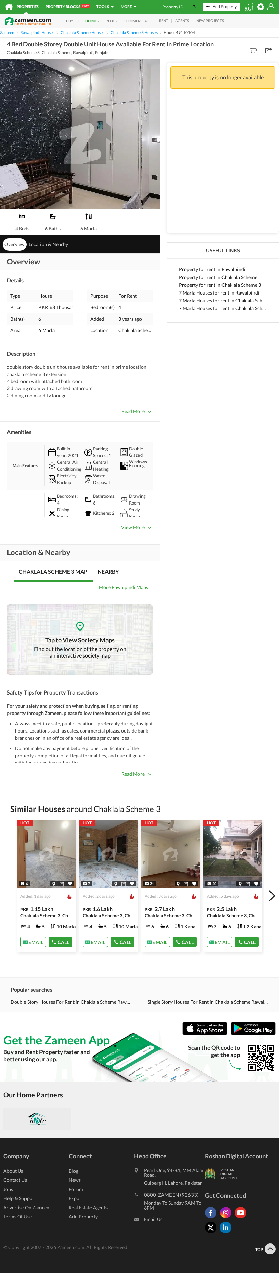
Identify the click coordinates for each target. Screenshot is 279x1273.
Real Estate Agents (88, 1207)
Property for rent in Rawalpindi (212, 269)
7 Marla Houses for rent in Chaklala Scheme (223, 300)
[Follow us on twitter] (212, 1233)
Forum (76, 1189)
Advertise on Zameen (26, 1207)
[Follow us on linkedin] (227, 1233)
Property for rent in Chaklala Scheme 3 (220, 285)
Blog (73, 1171)
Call (63, 942)
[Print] (253, 50)
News (75, 1180)
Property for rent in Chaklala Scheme (218, 277)
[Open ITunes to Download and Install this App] (206, 1034)
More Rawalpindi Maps (123, 587)
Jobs (8, 1189)
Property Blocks (67, 6)
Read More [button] (133, 411)
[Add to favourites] (70, 884)
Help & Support (19, 1198)
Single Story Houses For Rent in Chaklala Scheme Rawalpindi (208, 1002)
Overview (14, 244)
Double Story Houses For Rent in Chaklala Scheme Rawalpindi (71, 1002)
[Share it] (62, 884)
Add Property (83, 1216)
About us (13, 1171)
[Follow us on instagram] (227, 1218)
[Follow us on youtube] (242, 1218)
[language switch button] (249, 7)
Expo (74, 1198)
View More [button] (133, 527)
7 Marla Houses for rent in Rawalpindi (219, 293)
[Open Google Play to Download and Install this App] (253, 1034)
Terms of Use (17, 1216)
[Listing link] (46, 886)
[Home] (9, 6)
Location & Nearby (48, 244)
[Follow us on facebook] (212, 1218)
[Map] (53, 884)
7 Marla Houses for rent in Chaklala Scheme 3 (223, 308)
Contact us (15, 1180)
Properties (28, 6)
